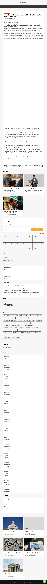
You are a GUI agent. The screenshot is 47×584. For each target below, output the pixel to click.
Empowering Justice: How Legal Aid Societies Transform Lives (16, 290)
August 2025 (6, 369)
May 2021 (6, 473)
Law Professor (18, 322)
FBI (14, 144)
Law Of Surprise (27, 320)
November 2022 (7, 441)
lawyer (5, 274)
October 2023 (6, 417)
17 (5, 246)
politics (5, 278)
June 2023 (6, 426)
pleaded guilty (11, 152)
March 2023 (6, 432)
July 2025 (6, 372)
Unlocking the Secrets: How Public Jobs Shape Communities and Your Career (12, 212)
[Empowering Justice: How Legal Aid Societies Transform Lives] (13, 544)
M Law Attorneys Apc (8, 327)
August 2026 (6, 356)
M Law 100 (24, 325)
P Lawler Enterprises (16, 337)
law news (5, 271)
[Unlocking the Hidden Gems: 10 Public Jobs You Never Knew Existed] (13, 180)
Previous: (13, 165)
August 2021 (6, 466)
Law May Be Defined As (23, 315)
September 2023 (7, 419)
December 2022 (7, 439)
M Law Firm (15, 327)
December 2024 (7, 387)
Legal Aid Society (7, 276)
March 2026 (6, 358)
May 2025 (6, 376)
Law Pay (33, 320)
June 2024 (6, 399)
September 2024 (7, 394)
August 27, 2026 (13, 214)
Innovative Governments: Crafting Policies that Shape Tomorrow (16, 285)
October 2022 (6, 444)
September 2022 (7, 446)
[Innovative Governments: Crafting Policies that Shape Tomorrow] (13, 523)
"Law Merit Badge (7, 315)
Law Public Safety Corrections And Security (12, 325)
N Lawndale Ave (7, 330)
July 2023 (6, 423)
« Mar (4, 253)
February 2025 (7, 383)
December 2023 (7, 412)
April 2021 (6, 475)
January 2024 (6, 410)
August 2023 (6, 421)
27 (23, 248)
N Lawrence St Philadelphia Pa (32, 330)
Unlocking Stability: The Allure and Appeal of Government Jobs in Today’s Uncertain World (33, 190)
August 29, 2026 (34, 192)
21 (29, 246)
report (11, 137)
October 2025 (6, 365)
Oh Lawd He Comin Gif (24, 332)
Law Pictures (10, 322)
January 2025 (6, 385)
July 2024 (6, 396)
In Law (13, 315)
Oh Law (10, 332)
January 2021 (6, 482)
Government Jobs (7, 13)
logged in (10, 224)
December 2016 (7, 491)
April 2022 (6, 457)
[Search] (43, 7)
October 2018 (6, 489)
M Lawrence (28, 327)
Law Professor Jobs (26, 322)
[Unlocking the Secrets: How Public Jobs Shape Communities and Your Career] (13, 203)
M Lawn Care (21, 327)
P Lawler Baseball (7, 337)
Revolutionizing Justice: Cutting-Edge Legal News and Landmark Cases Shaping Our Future (21, 292)
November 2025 (7, 363)
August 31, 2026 (13, 191)
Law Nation (39, 315)
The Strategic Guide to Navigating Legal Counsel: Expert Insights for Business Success (20, 294)
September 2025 (7, 367)
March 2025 (6, 381)
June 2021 (6, 471)
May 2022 (6, 455)
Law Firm (5, 269)
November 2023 (7, 414)
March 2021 (6, 477)
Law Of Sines (20, 320)
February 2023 (7, 435)
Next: (34, 165)
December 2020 (7, 484)
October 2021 (6, 462)
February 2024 (7, 408)
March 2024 (6, 405)
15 (35, 243)
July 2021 (6, 468)
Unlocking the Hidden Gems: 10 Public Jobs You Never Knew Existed (12, 189)
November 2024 (7, 390)
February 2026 (7, 360)
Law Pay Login (39, 320)
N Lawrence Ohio (22, 330)
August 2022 (6, 448)
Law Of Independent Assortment (10, 320)
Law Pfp (5, 322)
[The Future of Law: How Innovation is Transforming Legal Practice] (34, 523)
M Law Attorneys (30, 325)
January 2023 (6, 437)
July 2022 (6, 450)
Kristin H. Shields (7, 18)
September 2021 (7, 464)
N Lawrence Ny (14, 330)
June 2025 (6, 374)
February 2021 (7, 480)
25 (11, 248)
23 (41, 246)
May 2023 (6, 428)
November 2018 (7, 486)
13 (23, 243)
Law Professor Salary (36, 322)
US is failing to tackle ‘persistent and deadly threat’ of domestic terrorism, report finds (22, 25)
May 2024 (6, 401)
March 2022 (6, 459)
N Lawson (5, 332)
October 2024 (6, 392)
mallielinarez (5, 349)
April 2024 (6, 403)
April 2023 (6, 430)
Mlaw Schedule (35, 327)
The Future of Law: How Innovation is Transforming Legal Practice (16, 288)
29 (35, 248)
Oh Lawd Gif (15, 332)
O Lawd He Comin (37, 332)
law (17, 315)
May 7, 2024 (13, 18)
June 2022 (6, 453)
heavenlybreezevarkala (7, 347)
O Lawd (30, 332)
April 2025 (6, 378)
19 (17, 246)
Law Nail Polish (32, 315)
